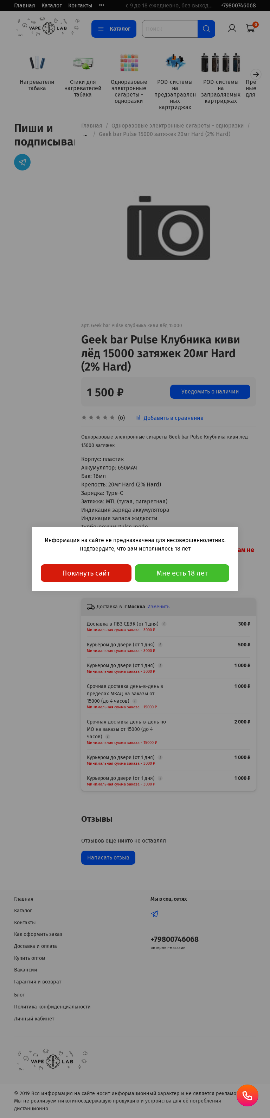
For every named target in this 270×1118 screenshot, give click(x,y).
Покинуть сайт (86, 573)
